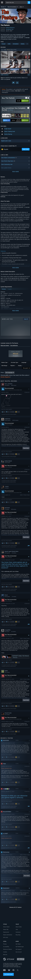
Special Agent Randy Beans (11, 551)
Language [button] (23, 362)
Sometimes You (9, 29)
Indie (9, 44)
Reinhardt (7, 507)
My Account (19, 952)
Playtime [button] (12, 365)
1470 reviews (7, 462)
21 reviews (14, 596)
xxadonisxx (7, 418)
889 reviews (13, 385)
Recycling (18, 934)
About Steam (6, 926)
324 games (7, 385)
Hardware (18, 932)
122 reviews (7, 714)
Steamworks (6, 932)
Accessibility (6, 946)
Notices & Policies (7, 949)
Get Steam (18, 944)
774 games (7, 509)
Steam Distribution (7, 934)
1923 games (7, 552)
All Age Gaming (4, 192)
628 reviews (13, 509)
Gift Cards (5, 937)
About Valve (19, 926)
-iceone (7, 486)
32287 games (7, 420)
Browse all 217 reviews (16, 907)
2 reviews (7, 488)
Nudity (22, 44)
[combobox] (16, 2)
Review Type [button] (4, 362)
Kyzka (6, 670)
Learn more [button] (26, 149)
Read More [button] (26, 448)
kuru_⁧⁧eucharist (8, 383)
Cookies (5, 952)
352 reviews (7, 672)
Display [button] (19, 365)
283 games (7, 631)
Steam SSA (5, 929)
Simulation (15, 44)
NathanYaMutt (8, 461)
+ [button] (27, 44)
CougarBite (7, 630)
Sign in (2, 77)
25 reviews (14, 552)
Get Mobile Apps (8, 974)
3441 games (7, 596)
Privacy (5, 944)
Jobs (17, 929)
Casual (3, 44)
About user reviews (5, 345)
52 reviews (13, 631)
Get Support (19, 949)
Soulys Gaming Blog (5, 183)
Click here (17, 91)
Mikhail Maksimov (10, 27)
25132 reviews (15, 420)
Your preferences (14, 345)
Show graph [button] (25, 368)
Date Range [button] (4, 365)
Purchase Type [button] (14, 362)
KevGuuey (3, 196)
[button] (3, 7)
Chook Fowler (8, 713)
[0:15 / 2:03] (15, 59)
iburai (6, 595)
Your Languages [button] (9, 372)
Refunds (5, 954)
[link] (16, 120)
